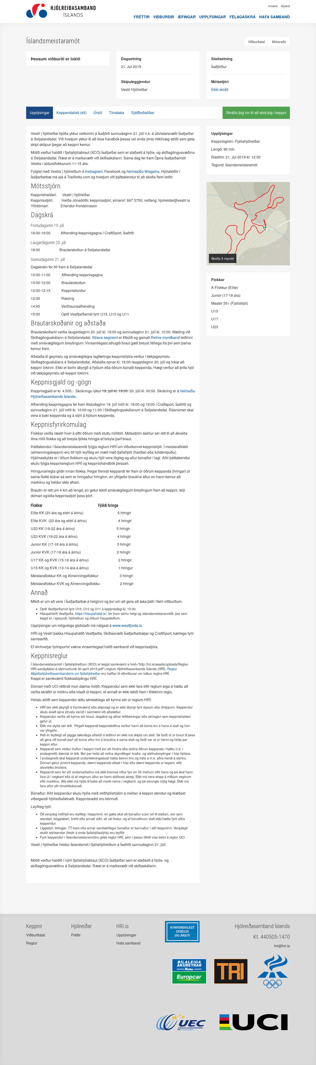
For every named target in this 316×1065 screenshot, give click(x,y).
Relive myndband (165, 337)
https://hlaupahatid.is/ (90, 613)
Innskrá (273, 6)
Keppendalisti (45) (71, 112)
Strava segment (105, 337)
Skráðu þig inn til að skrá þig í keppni (256, 112)
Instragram (93, 171)
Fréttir (142, 16)
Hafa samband (274, 16)
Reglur (31, 943)
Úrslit (97, 112)
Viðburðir (163, 16)
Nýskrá (285, 6)
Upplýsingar (212, 16)
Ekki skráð (219, 89)
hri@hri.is (282, 945)
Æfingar (187, 16)
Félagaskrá (242, 16)
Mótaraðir (279, 41)
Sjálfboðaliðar (142, 112)
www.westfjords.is (127, 625)
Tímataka (116, 112)
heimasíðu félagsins (143, 171)
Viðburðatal (256, 41)
